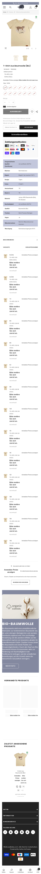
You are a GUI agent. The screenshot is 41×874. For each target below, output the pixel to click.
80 (18, 790)
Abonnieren (28, 127)
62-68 (20, 786)
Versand (18, 576)
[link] (32, 111)
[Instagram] (11, 832)
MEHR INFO (10, 666)
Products (11, 12)
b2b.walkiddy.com (11, 847)
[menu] (4, 7)
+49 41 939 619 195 (22, 3)
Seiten (4, 12)
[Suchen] (10, 7)
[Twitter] (33, 832)
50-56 (17, 786)
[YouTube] (27, 832)
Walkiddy (13, 69)
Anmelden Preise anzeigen (11, 80)
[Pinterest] (16, 832)
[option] (20, 33)
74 (23, 786)
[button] (32, 48)
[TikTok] (22, 832)
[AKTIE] (36, 111)
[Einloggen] (30, 7)
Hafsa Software (25, 849)
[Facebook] (5, 832)
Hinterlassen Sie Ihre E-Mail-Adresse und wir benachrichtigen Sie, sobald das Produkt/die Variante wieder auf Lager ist (19, 121)
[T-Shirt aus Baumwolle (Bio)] (20, 759)
